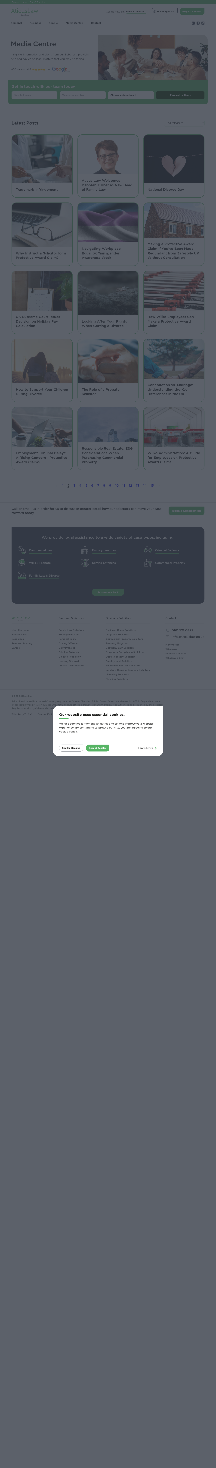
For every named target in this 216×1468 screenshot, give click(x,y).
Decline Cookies (71, 748)
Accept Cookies (97, 748)
